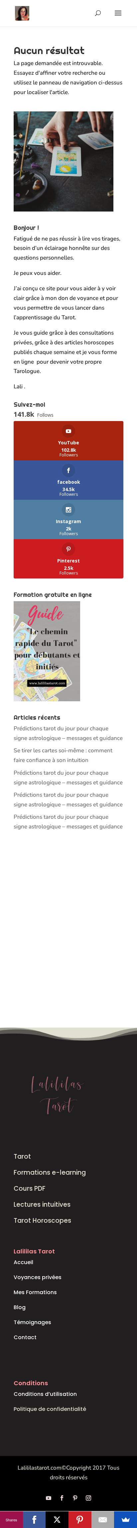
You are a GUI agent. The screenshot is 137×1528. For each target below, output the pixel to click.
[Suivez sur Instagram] (88, 1498)
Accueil (23, 1262)
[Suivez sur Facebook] (62, 1498)
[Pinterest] (79, 1519)
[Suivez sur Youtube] (48, 1498)
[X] (57, 1519)
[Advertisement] (68, 930)
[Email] (102, 1519)
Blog (20, 1307)
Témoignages (32, 1322)
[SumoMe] (125, 1519)
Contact (25, 1337)
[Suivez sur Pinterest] (75, 1498)
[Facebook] (34, 1519)
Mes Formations (35, 1292)
